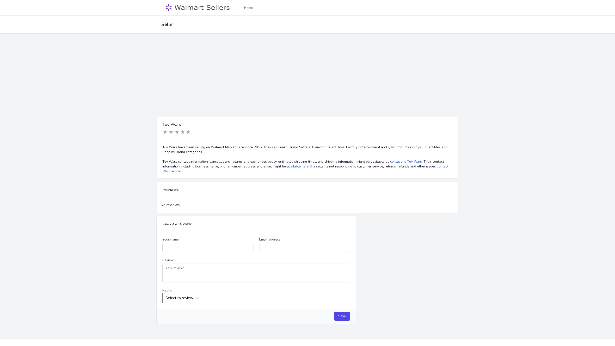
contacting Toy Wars (406, 161)
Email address (270, 239)
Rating (167, 290)
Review (168, 260)
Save (342, 316)
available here (298, 166)
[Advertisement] (307, 80)
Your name (170, 239)
